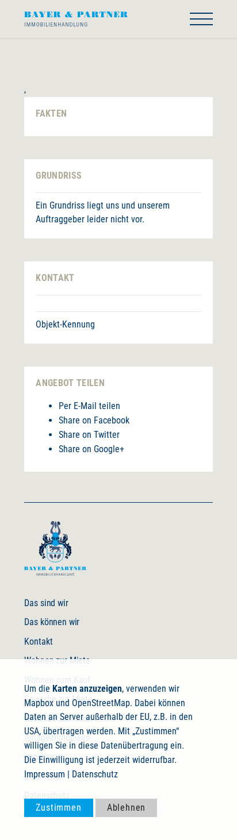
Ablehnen (126, 807)
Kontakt (38, 641)
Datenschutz (95, 774)
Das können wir (51, 621)
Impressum (44, 774)
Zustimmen (58, 807)
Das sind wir (46, 603)
